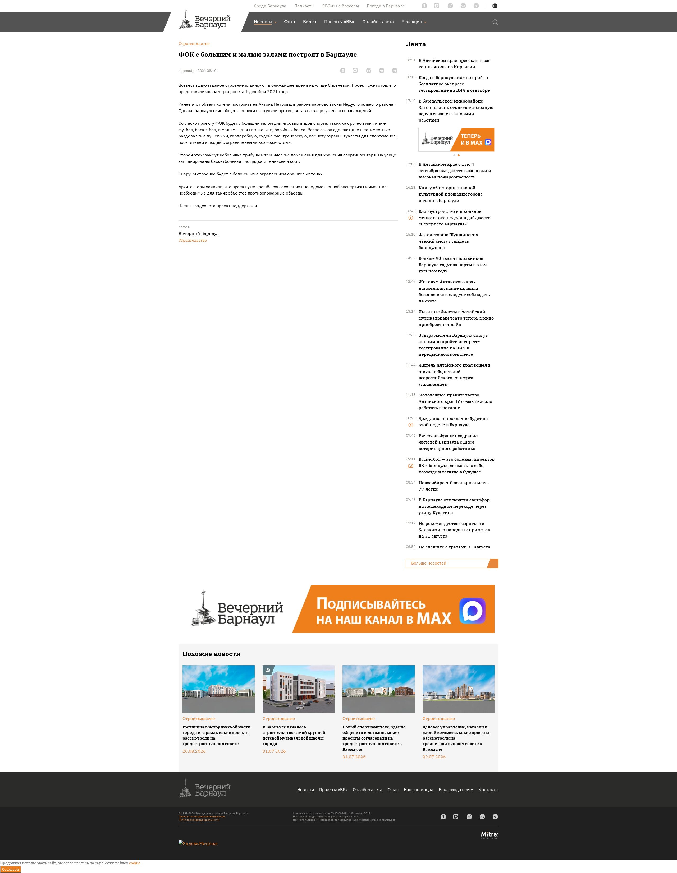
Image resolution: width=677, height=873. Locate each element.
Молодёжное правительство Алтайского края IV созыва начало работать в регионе (455, 401)
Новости (305, 789)
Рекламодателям (456, 789)
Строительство (193, 240)
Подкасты (304, 5)
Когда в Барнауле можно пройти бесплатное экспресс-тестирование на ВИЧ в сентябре (454, 84)
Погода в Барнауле (386, 5)
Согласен (10, 869)
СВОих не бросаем (340, 5)
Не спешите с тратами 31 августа (454, 546)
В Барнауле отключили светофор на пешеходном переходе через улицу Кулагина (454, 506)
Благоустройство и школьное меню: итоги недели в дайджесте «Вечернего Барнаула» (454, 217)
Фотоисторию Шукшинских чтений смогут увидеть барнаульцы (448, 241)
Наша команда (418, 789)
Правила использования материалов (202, 816)
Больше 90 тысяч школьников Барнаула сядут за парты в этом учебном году (453, 264)
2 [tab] (459, 155)
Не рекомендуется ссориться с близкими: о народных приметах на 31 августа (454, 529)
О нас (393, 789)
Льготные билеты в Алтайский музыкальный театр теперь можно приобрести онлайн (456, 317)
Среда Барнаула (270, 5)
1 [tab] (454, 155)
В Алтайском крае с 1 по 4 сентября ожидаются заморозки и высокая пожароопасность (455, 170)
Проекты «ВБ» (333, 789)
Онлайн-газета (367, 789)
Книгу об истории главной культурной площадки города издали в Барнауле (451, 193)
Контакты (488, 789)
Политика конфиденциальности (199, 819)
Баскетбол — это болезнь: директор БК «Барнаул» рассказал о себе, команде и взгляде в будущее (457, 465)
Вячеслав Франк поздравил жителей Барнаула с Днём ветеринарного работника (448, 441)
